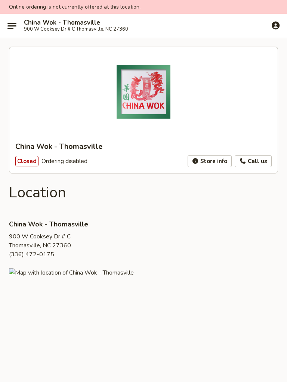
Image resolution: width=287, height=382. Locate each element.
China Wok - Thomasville (62, 22)
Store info (213, 161)
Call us (256, 161)
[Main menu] (12, 26)
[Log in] (275, 25)
